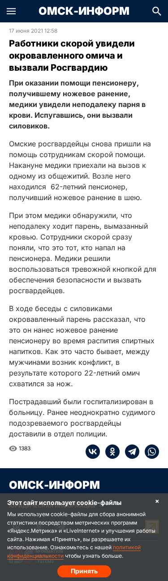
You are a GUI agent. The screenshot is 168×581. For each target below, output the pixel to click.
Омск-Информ (84, 11)
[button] (11, 11)
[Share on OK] (110, 451)
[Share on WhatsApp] (149, 451)
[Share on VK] (93, 451)
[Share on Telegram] (129, 451)
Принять (84, 571)
